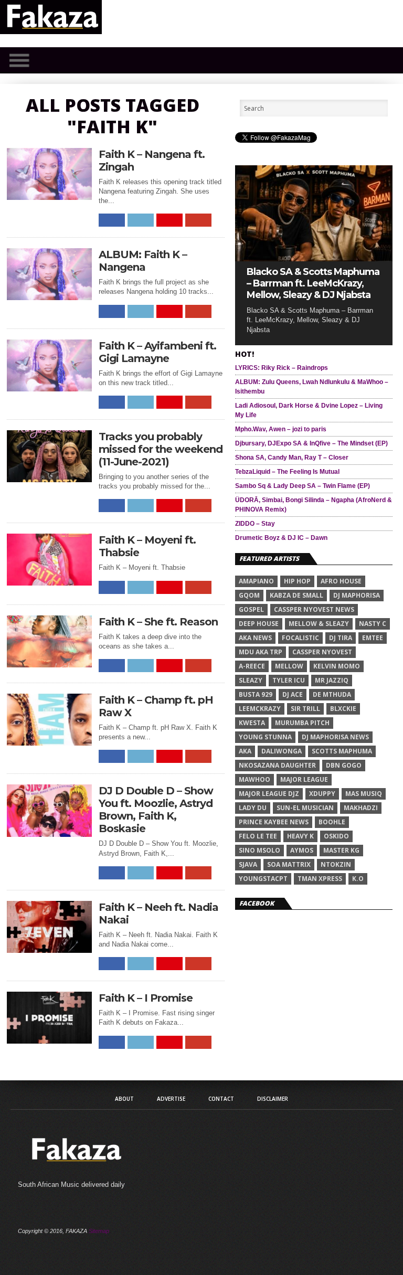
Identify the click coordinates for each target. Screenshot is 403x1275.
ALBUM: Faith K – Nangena (143, 260)
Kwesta (252, 722)
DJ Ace (292, 694)
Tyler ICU (288, 680)
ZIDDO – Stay (255, 523)
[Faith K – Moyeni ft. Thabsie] (49, 582)
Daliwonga (281, 751)
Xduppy (322, 793)
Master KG (341, 850)
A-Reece (252, 666)
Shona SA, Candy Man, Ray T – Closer (291, 457)
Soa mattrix (289, 864)
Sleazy (250, 680)
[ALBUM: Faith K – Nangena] (49, 297)
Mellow (289, 666)
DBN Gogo (344, 765)
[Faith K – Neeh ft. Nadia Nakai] (49, 949)
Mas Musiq (363, 793)
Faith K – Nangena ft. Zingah (152, 160)
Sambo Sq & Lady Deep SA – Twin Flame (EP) (302, 486)
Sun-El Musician (305, 807)
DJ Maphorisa (356, 595)
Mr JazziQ (331, 680)
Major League (304, 779)
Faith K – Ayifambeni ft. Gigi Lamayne (157, 352)
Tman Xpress (320, 878)
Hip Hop (297, 581)
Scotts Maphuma (342, 751)
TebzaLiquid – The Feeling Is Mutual (287, 471)
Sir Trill (305, 708)
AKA (245, 751)
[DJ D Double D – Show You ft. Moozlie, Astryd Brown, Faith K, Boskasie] (49, 834)
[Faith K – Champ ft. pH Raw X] (49, 742)
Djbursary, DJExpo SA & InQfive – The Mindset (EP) (311, 443)
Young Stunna (265, 736)
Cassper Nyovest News (314, 609)
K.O (358, 878)
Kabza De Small (296, 595)
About (124, 1098)
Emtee (372, 637)
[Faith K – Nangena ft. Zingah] (49, 197)
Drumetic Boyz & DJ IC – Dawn (281, 537)
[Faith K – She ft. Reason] (49, 664)
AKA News (255, 637)
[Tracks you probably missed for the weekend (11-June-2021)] (49, 479)
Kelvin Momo (336, 666)
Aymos (301, 850)
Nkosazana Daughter (277, 765)
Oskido (336, 836)
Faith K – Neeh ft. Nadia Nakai (158, 913)
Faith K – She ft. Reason (158, 621)
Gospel (251, 609)
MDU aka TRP (260, 651)
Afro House (341, 581)
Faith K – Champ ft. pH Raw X (156, 706)
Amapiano (256, 581)
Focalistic (300, 637)
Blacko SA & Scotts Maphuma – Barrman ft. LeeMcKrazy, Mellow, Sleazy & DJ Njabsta (313, 283)
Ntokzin (336, 864)
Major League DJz (269, 793)
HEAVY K (300, 836)
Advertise (171, 1098)
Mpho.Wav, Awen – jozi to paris (280, 429)
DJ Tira (340, 637)
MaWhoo (254, 779)
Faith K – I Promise (146, 998)
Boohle (332, 821)
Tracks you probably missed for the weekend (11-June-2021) (160, 449)
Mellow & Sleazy (319, 623)
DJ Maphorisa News (335, 736)
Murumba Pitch (302, 722)
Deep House (259, 623)
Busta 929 (255, 694)
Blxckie (343, 708)
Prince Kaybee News (274, 821)
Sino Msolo (259, 850)
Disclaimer (272, 1098)
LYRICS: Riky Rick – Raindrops (281, 367)
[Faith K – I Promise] (49, 1040)
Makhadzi (361, 807)
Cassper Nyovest (322, 651)
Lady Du (253, 807)
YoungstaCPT (263, 878)
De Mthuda (332, 694)
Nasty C (372, 623)
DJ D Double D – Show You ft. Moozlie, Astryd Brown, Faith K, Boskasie (156, 809)
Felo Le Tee (258, 836)
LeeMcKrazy (260, 708)
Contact (221, 1098)
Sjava (248, 864)
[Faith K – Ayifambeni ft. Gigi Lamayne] (49, 388)
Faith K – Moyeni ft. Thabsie (147, 546)
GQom (249, 595)
